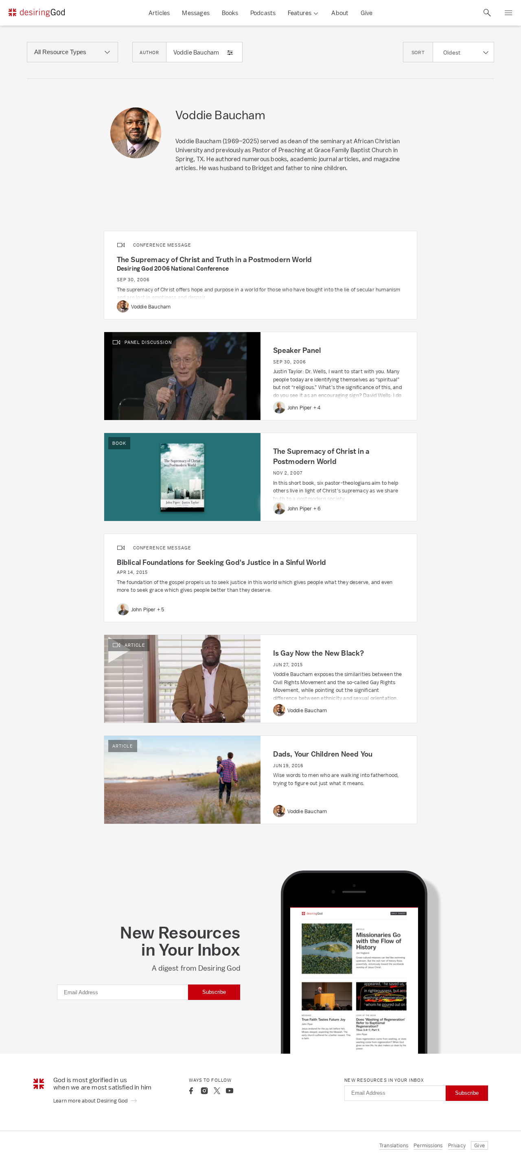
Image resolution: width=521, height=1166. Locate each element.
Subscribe (214, 992)
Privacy (457, 1145)
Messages (196, 13)
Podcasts (263, 13)
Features (299, 13)
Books (230, 13)
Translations (393, 1145)
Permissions (428, 1145)
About (339, 13)
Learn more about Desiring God (91, 1100)
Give (366, 13)
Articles (159, 13)
